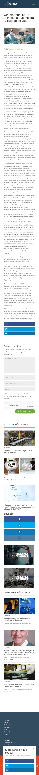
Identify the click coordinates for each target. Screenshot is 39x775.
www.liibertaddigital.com (17, 49)
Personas (7, 720)
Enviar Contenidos (10, 742)
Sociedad (7, 725)
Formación (7, 732)
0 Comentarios (28, 24)
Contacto (7, 745)
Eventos (6, 734)
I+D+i (5, 729)
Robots (6, 722)
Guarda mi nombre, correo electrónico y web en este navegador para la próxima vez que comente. (19, 396)
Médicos (19, 24)
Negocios (7, 727)
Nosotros (7, 740)
